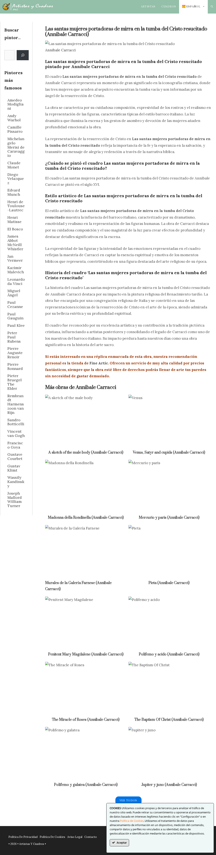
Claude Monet (13, 165)
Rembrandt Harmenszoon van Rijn (15, 404)
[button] (212, 7)
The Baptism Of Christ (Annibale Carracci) (169, 719)
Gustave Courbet (14, 456)
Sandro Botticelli (15, 422)
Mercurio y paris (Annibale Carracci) (169, 517)
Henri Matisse (14, 219)
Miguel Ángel (13, 292)
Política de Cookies (132, 821)
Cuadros (168, 6)
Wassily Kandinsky (15, 481)
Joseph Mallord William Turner (14, 499)
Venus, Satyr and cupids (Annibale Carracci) (169, 452)
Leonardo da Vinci (16, 281)
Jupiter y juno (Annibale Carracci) (169, 784)
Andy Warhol (14, 117)
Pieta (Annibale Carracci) (168, 583)
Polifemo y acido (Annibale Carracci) (169, 654)
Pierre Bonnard (15, 366)
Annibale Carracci (60, 50)
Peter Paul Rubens (14, 337)
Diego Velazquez (15, 178)
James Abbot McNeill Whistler (15, 242)
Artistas (148, 6)
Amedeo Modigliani (15, 104)
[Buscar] (23, 55)
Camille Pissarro (15, 129)
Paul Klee (16, 325)
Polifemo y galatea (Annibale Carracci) (85, 784)
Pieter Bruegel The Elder (14, 382)
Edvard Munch (13, 192)
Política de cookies (52, 837)
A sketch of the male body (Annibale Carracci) (85, 452)
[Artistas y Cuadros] (28, 7)
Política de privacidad (23, 837)
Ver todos (128, 800)
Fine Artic (98, 363)
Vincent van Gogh (16, 433)
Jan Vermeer (15, 258)
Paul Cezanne (15, 304)
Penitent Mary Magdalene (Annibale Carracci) (85, 654)
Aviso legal (74, 837)
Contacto (90, 837)
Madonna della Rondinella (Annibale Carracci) (86, 517)
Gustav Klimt (13, 468)
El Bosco (15, 229)
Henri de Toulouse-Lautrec (16, 206)
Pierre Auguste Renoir (15, 352)
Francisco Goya (15, 445)
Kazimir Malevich (15, 269)
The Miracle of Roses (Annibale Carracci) (85, 719)
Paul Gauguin (15, 316)
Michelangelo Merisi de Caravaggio (16, 147)
